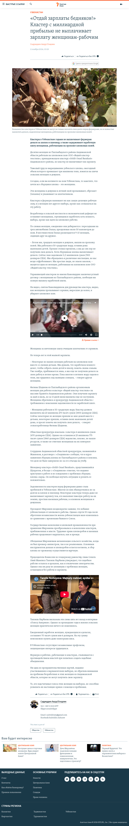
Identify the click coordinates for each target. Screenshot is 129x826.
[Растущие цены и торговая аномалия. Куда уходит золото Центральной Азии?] (10, 748)
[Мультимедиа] (121, 4)
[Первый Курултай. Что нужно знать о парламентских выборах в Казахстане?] (94, 748)
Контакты (6, 783)
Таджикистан (40, 812)
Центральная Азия (26, 746)
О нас (4, 778)
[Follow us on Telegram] (84, 779)
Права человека (40, 797)
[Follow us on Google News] (96, 779)
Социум (36, 792)
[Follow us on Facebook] (78, 779)
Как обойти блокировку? (13, 788)
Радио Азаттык (41, 306)
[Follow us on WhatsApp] (90, 779)
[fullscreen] (96, 334)
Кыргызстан (7, 817)
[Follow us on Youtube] (66, 779)
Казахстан (6, 812)
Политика (106, 746)
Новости (37, 778)
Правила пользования (11, 792)
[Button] (67, 56)
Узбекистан (36, 12)
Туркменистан (40, 817)
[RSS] (102, 779)
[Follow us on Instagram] (72, 779)
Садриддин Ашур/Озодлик (42, 44)
